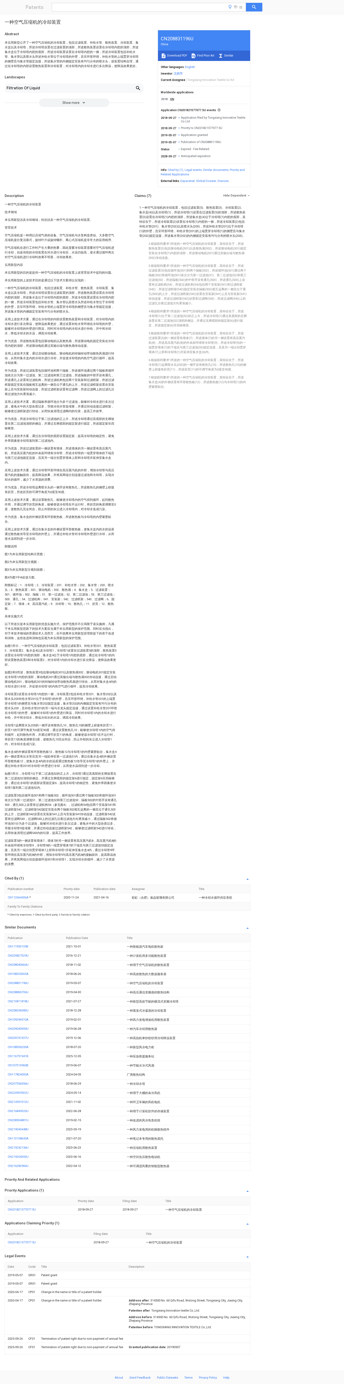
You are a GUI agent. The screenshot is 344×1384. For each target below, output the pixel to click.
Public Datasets (167, 1377)
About (119, 1377)
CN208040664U (18, 964)
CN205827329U (18, 955)
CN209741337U (18, 1038)
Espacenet (187, 181)
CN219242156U (18, 1147)
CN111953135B (18, 946)
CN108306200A (18, 1047)
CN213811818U (18, 1001)
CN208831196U (18, 983)
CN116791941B (18, 1056)
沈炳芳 (178, 73)
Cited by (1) (175, 170)
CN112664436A (18, 897)
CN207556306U (18, 1083)
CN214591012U (18, 1102)
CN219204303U (18, 1156)
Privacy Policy (208, 1377)
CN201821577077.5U (22, 1209)
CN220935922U (18, 1092)
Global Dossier (206, 181)
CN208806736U (18, 992)
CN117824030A (18, 1074)
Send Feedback (140, 1377)
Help (226, 1377)
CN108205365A (18, 974)
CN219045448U (18, 1129)
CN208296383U (18, 1010)
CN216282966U (18, 1166)
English (190, 67)
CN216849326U (18, 1111)
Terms (188, 1377)
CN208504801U (18, 1120)
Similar (228, 55)
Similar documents (215, 170)
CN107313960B (18, 1065)
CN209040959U (18, 1028)
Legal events (193, 170)
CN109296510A (18, 1019)
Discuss (223, 181)
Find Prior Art (205, 55)
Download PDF (176, 55)
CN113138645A (18, 1138)
